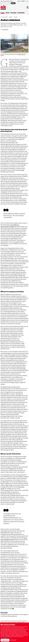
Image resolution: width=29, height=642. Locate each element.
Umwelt (15, 17)
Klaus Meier (5, 29)
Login (19, 1)
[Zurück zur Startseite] (3, 6)
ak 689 (10, 17)
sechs (11, 225)
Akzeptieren (5, 640)
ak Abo (27, 1)
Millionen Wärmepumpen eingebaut (10, 225)
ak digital (23, 1)
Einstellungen (13, 640)
